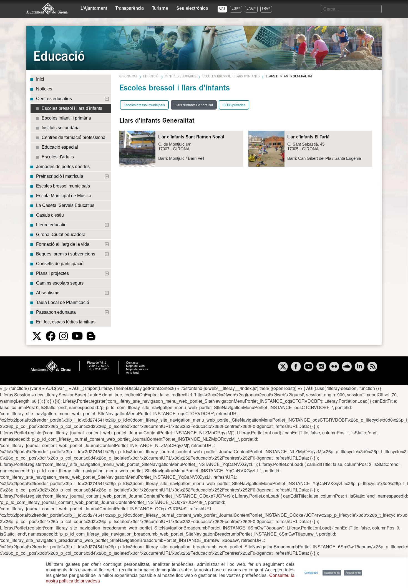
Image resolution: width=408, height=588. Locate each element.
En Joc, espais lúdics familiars (65, 322)
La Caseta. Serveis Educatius (65, 205)
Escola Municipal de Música (63, 195)
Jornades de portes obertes (63, 166)
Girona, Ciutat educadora (60, 234)
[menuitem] (93, 7)
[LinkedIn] (360, 367)
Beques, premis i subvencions (65, 254)
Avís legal (132, 372)
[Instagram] (63, 336)
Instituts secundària (61, 127)
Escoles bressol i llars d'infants (72, 108)
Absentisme (47, 292)
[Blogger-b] (91, 336)
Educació (150, 76)
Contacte (132, 362)
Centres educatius (54, 98)
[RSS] (372, 367)
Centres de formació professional (74, 137)
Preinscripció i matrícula (59, 176)
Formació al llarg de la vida (62, 244)
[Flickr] (334, 367)
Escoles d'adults (58, 156)
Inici (40, 79)
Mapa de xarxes (137, 369)
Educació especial (60, 147)
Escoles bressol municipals (63, 186)
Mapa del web (135, 366)
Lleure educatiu (51, 224)
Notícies (44, 89)
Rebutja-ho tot (353, 572)
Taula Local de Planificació (62, 302)
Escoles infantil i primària (66, 118)
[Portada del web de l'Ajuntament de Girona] (47, 8)
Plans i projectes (52, 273)
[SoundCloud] (347, 367)
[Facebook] (50, 336)
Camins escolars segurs (60, 283)
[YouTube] (77, 336)
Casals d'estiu (50, 215)
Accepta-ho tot (331, 572)
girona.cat (128, 76)
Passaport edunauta (56, 312)
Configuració (311, 572)
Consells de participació (60, 263)
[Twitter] (37, 336)
